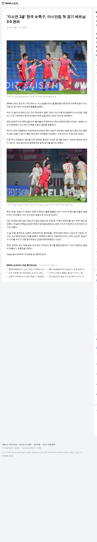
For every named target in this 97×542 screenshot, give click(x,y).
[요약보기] (65, 34)
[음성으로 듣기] (70, 34)
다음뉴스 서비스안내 (9, 444)
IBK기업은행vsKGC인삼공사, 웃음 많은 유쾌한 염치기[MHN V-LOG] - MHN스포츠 (67, 269)
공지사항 (37, 444)
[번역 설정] (75, 34)
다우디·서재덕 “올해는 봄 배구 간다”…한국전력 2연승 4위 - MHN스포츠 (67, 273)
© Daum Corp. (7, 456)
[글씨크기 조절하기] (80, 34)
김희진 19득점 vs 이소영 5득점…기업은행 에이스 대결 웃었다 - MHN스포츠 (27, 276)
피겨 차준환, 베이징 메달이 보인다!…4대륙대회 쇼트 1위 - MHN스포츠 (27, 273)
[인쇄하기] (84, 34)
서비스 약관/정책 (48, 444)
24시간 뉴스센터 (25, 444)
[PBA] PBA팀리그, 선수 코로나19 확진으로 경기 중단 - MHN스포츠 (27, 269)
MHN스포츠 (11, 3)
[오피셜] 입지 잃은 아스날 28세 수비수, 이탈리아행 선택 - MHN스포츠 (67, 276)
